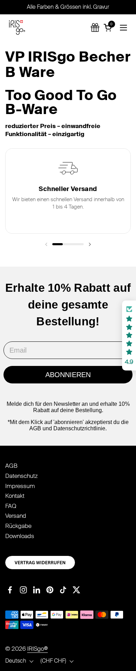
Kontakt (14, 496)
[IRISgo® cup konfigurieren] (95, 27)
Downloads (19, 536)
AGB (11, 465)
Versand (15, 516)
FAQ (10, 506)
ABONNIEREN (68, 375)
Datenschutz (21, 476)
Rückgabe (18, 526)
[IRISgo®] (17, 27)
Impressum (20, 486)
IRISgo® (37, 648)
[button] (109, 27)
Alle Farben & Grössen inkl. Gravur (68, 7)
